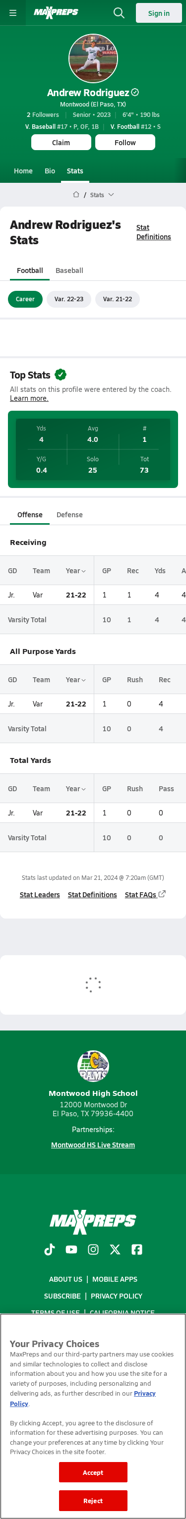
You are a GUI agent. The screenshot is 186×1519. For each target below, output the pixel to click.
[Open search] (119, 13)
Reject (93, 1500)
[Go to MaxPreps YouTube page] (71, 1250)
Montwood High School (93, 1092)
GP (106, 570)
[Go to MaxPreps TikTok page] (50, 1250)
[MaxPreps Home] (56, 12)
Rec (133, 570)
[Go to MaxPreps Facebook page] (137, 1250)
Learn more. (29, 398)
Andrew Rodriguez (88, 92)
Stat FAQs (140, 894)
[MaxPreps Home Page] (76, 195)
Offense (30, 514)
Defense (70, 514)
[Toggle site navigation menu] (13, 13)
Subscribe (62, 1296)
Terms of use (55, 1312)
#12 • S (136, 126)
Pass (166, 788)
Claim (61, 142)
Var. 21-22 (117, 299)
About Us (65, 1279)
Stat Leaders (40, 894)
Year (73, 570)
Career (25, 299)
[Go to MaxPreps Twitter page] (115, 1250)
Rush (135, 679)
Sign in (159, 13)
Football (30, 270)
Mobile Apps (114, 1279)
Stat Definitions (153, 231)
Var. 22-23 (69, 299)
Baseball (69, 270)
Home (23, 170)
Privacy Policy (116, 1296)
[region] (93, 1416)
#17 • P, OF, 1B (62, 126)
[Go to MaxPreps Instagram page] (93, 1250)
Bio (50, 170)
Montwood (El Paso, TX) (93, 104)
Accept (93, 1472)
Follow (125, 142)
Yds (160, 570)
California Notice (122, 1312)
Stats (75, 170)
